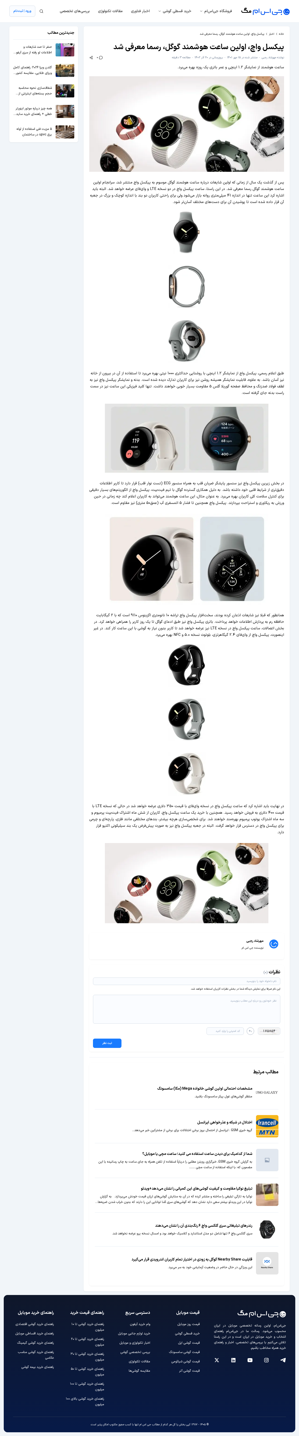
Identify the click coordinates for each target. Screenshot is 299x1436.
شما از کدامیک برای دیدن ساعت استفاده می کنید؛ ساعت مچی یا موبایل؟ (197, 1154)
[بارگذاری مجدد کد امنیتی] (250, 1031)
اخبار (271, 34)
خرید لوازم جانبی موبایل (134, 1333)
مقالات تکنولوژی (110, 11)
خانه (281, 34)
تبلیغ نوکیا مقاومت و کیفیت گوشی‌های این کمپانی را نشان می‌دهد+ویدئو (196, 1189)
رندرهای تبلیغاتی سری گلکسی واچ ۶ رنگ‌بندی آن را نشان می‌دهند (203, 1226)
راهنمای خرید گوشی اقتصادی (34, 1324)
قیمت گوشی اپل (189, 1342)
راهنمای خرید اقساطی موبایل (34, 1333)
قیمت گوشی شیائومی (185, 1361)
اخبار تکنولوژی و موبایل (134, 1342)
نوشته (273, 57)
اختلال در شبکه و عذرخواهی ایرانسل (224, 1122)
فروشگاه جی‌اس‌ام (218, 11)
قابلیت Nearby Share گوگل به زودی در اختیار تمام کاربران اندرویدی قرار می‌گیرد (192, 1259)
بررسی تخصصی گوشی (135, 1352)
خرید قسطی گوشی (177, 11)
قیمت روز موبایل (188, 1324)
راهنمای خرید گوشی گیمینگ (35, 1342)
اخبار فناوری (140, 11)
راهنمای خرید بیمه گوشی (37, 1367)
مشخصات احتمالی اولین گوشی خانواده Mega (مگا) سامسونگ (204, 1089)
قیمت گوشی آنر (189, 1370)
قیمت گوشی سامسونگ (184, 1352)
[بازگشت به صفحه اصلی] (265, 11)
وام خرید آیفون (140, 1324)
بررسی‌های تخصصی (75, 11)
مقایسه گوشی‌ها (139, 1370)
